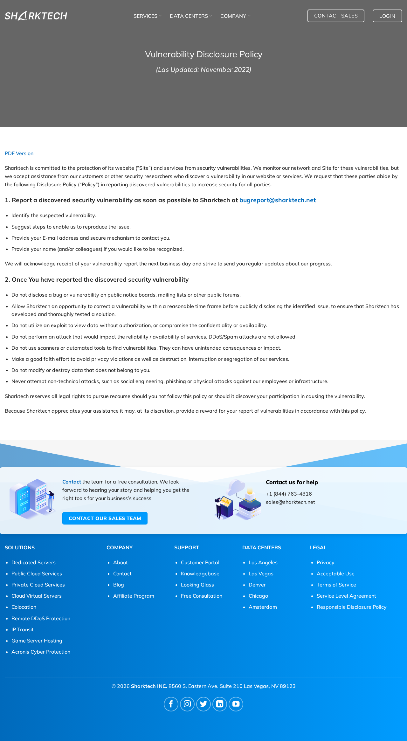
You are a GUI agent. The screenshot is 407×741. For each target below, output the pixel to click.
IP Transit (22, 629)
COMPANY (233, 16)
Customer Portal (200, 562)
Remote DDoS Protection (40, 618)
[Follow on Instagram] (187, 704)
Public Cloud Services (36, 573)
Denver (257, 584)
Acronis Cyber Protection (40, 651)
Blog (118, 584)
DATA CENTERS (189, 16)
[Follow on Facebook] (171, 704)
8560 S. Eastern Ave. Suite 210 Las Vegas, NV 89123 (232, 686)
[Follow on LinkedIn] (219, 704)
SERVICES (145, 16)
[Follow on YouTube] (236, 704)
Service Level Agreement (346, 596)
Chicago (258, 596)
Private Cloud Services (38, 584)
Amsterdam (263, 607)
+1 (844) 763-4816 (289, 494)
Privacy (326, 562)
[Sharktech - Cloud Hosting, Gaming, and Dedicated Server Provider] (36, 15)
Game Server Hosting (36, 640)
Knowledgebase (200, 573)
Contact (71, 481)
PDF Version (19, 153)
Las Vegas (261, 573)
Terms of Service (336, 584)
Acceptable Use (336, 573)
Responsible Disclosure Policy (352, 607)
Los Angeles (263, 562)
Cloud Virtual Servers (36, 596)
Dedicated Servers (33, 562)
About (120, 562)
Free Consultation (201, 596)
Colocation (23, 607)
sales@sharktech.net (290, 502)
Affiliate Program (133, 596)
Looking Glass (197, 584)
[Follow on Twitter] (203, 704)
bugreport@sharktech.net (277, 200)
